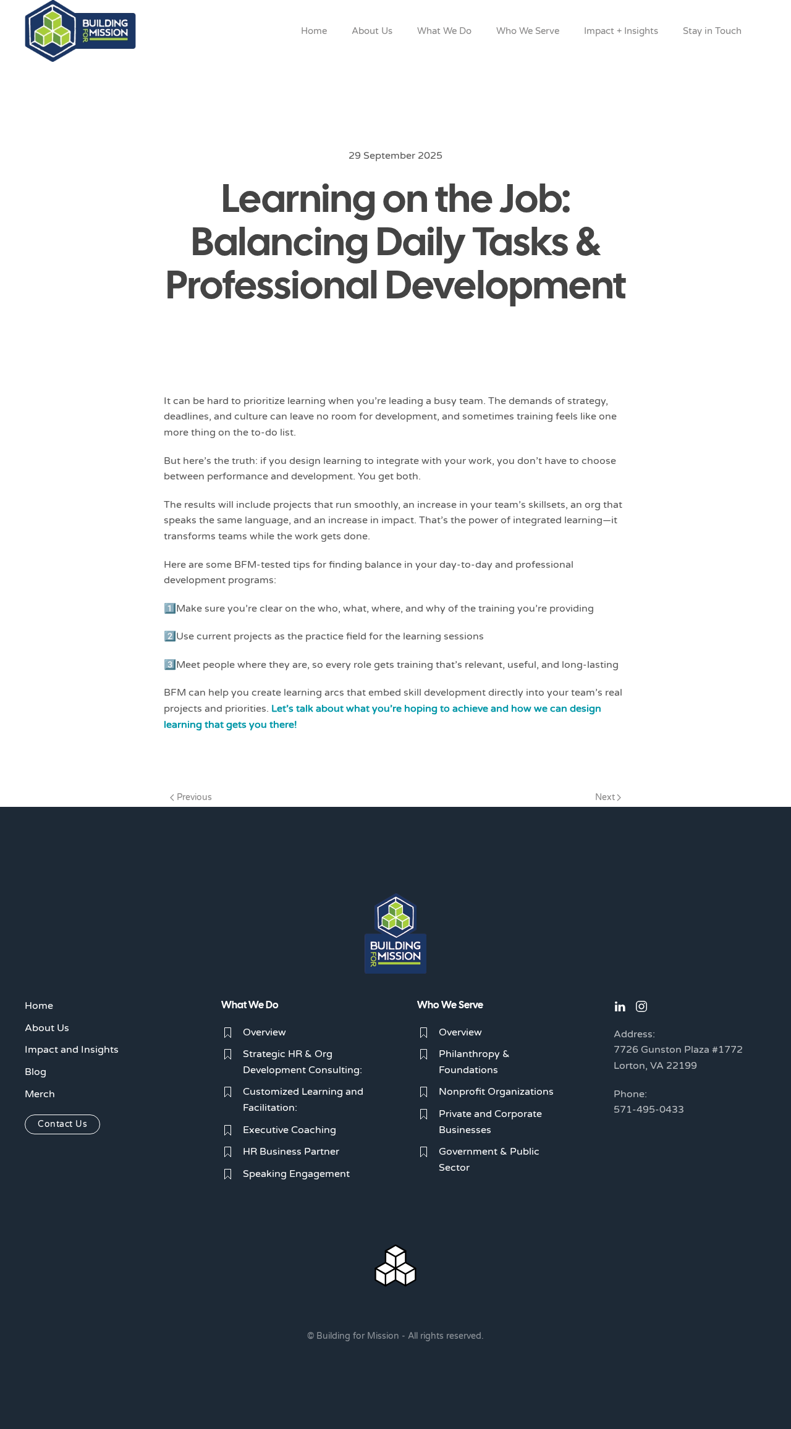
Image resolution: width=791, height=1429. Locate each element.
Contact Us (62, 1124)
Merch (40, 1094)
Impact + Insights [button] (621, 30)
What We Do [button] (444, 30)
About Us (372, 30)
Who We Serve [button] (527, 30)
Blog (35, 1072)
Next (605, 797)
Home (314, 30)
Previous (194, 797)
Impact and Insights (72, 1049)
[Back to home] (80, 31)
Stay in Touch (712, 30)
